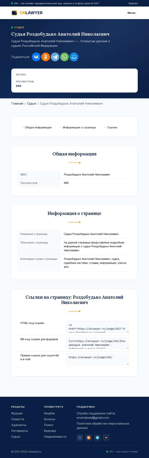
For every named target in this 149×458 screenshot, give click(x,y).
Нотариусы (19, 431)
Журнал (133, 3)
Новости (17, 419)
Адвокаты (18, 425)
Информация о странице (79, 127)
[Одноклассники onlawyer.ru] (88, 437)
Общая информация (38, 127)
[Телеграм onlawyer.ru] (97, 437)
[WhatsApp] (64, 57)
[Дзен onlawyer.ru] (106, 437)
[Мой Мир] (74, 57)
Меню (131, 12)
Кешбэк (49, 413)
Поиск (48, 425)
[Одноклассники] (45, 57)
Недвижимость (55, 436)
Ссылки (112, 127)
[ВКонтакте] (36, 57)
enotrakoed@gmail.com (93, 417)
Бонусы (49, 419)
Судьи (31, 103)
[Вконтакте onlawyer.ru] (80, 437)
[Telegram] (55, 57)
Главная (17, 103)
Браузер (50, 431)
